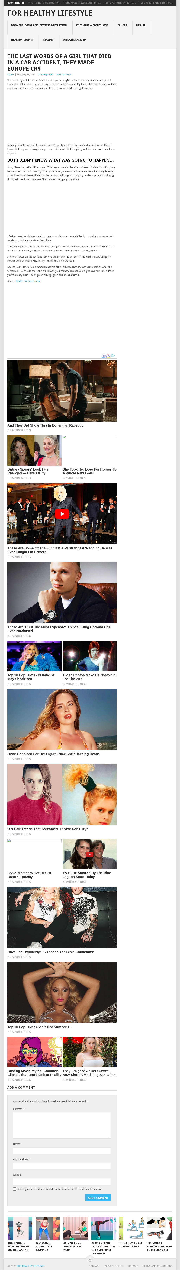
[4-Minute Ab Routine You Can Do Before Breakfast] (159, 1228)
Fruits (122, 25)
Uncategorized (74, 39)
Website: (17, 1174)
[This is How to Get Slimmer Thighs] (131, 1228)
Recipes (48, 39)
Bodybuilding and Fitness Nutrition (39, 25)
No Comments (64, 74)
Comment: (19, 1109)
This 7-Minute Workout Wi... (44, 3)
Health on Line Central (28, 281)
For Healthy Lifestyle (50, 13)
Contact (94, 1266)
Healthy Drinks (22, 39)
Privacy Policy (113, 1266)
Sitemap (133, 1266)
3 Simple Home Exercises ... (120, 3)
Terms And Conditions (157, 1266)
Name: (17, 1144)
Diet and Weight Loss (92, 25)
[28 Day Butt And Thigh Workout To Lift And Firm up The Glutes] (103, 1228)
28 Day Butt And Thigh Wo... (157, 3)
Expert (10, 74)
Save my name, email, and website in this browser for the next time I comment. (60, 1189)
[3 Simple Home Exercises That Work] (75, 1228)
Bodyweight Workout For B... (83, 3)
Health (141, 25)
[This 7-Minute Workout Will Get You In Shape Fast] (20, 1228)
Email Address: (21, 1159)
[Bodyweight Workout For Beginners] (48, 1228)
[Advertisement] (62, 116)
